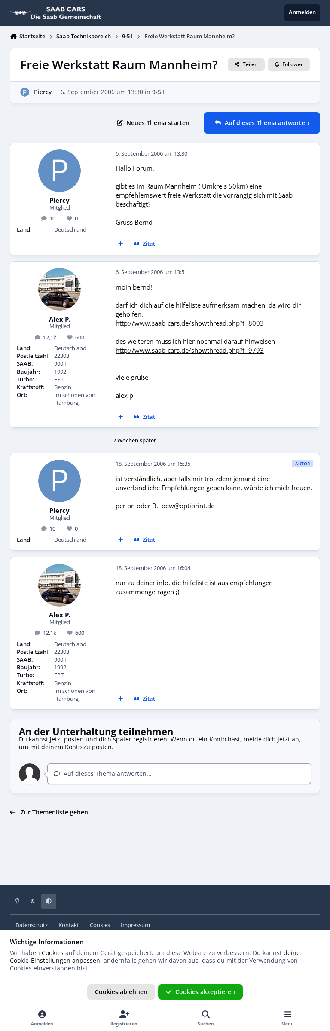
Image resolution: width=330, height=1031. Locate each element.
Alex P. (59, 319)
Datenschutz (31, 925)
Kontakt (68, 925)
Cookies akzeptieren (205, 992)
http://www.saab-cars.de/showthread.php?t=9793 (190, 350)
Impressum (135, 925)
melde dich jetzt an (271, 739)
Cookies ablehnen (121, 992)
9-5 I (158, 92)
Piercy (43, 92)
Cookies (100, 925)
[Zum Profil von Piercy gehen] (24, 92)
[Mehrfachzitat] (121, 244)
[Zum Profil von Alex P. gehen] (59, 289)
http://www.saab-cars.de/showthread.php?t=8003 (190, 323)
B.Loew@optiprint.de (183, 505)
